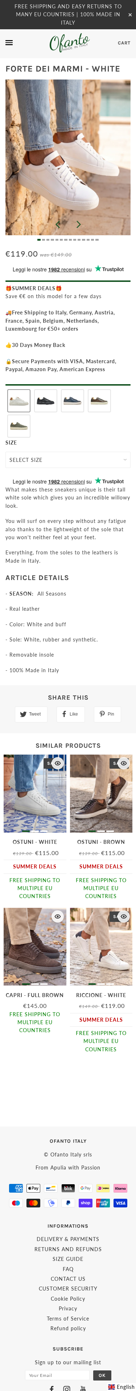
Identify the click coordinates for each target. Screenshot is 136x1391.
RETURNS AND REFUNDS (68, 1249)
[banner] (69, 43)
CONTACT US (68, 1279)
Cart (124, 43)
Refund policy (68, 1328)
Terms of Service (68, 1318)
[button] (18, 400)
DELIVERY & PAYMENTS (68, 1239)
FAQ (68, 1269)
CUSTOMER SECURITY (68, 1288)
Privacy (68, 1308)
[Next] (78, 224)
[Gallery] (68, 160)
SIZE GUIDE (68, 1259)
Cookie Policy (68, 1299)
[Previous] (57, 224)
